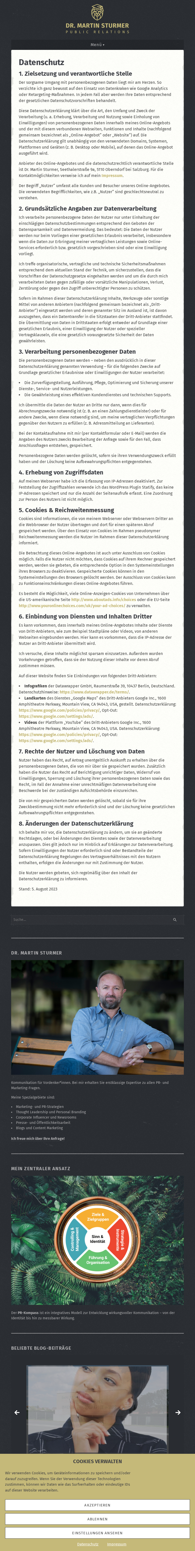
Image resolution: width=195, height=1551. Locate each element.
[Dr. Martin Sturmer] (97, 1072)
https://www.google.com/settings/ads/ (56, 716)
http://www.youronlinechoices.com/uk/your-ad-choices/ (72, 605)
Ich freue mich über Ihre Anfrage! (37, 1139)
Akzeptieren (97, 1505)
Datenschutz (88, 1544)
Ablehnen (97, 1519)
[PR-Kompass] (97, 1302)
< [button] (17, 1412)
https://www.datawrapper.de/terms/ (94, 692)
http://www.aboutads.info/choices (103, 599)
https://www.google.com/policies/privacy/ (59, 710)
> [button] (178, 1412)
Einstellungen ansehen (97, 1533)
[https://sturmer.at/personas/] (97, 1412)
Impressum (116, 1544)
